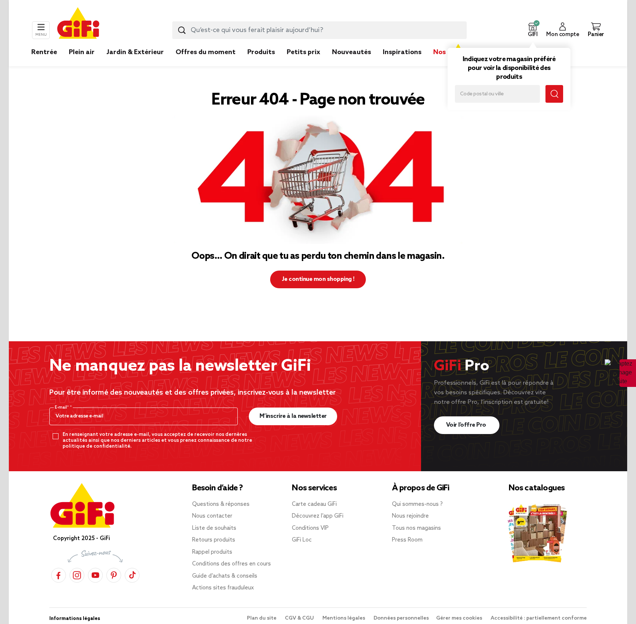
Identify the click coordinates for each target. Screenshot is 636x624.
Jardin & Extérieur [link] (135, 52)
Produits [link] (261, 52)
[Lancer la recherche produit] (182, 30)
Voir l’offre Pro (467, 425)
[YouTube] (95, 574)
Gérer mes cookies (459, 618)
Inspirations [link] (402, 52)
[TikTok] (132, 574)
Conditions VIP (310, 528)
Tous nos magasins (416, 528)
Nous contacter (212, 516)
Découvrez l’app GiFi (317, 516)
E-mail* (62, 407)
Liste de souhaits (214, 528)
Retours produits (213, 540)
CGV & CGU (300, 618)
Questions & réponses (221, 504)
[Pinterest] (113, 574)
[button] (532, 30)
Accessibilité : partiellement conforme (539, 618)
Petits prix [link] (303, 52)
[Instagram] (77, 574)
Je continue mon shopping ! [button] (318, 279)
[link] (261, 63)
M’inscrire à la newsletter (293, 416)
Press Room (407, 540)
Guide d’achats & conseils (224, 576)
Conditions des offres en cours (231, 564)
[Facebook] (58, 574)
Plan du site (262, 618)
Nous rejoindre (410, 516)
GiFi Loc (302, 540)
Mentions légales (344, 618)
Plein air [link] (82, 52)
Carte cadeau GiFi (314, 504)
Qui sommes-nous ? (417, 504)
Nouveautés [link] (351, 52)
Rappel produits (212, 552)
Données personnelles (401, 618)
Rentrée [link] (44, 52)
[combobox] (319, 30)
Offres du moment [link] (206, 52)
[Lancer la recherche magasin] (554, 94)
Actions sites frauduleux (223, 588)
